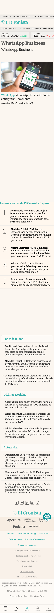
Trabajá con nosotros (27, 545)
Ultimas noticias (9, 29)
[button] (47, 517)
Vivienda (49, 17)
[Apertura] (14, 520)
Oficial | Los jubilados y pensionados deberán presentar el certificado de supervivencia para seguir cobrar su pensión (30, 267)
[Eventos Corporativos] (29, 520)
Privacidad (27, 566)
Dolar (16, 610)
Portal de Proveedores (35, 539)
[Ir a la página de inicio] (14, 22)
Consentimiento (27, 571)
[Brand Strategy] (43, 520)
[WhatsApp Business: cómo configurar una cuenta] (27, 77)
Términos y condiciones (27, 561)
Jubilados (38, 17)
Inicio (27, 610)
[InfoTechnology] (34, 526)
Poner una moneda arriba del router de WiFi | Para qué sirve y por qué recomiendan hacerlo (31, 282)
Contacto (10, 533)
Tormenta (6, 17)
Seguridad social (22, 17)
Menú (5, 610)
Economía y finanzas (30, 29)
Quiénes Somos (15, 539)
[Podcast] (19, 526)
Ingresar (48, 610)
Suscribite (43, 533)
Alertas (37, 610)
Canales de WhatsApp (26, 533)
